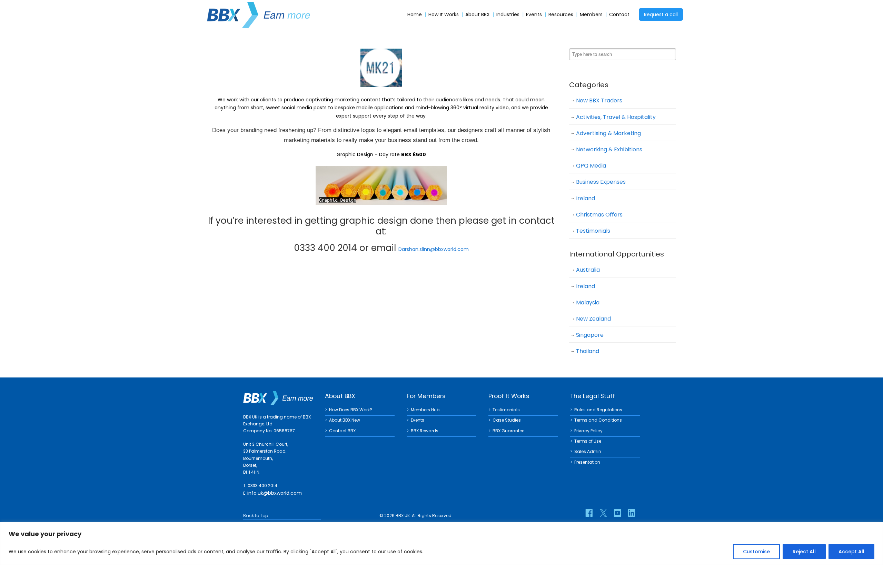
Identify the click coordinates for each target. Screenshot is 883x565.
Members (591, 15)
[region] (441, 543)
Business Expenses (601, 182)
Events (534, 15)
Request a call (661, 14)
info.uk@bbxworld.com (274, 493)
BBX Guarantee (508, 431)
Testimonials (593, 231)
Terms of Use (587, 441)
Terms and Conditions (598, 420)
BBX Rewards (424, 431)
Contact (619, 15)
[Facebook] (589, 513)
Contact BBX (342, 431)
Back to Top (255, 515)
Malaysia (587, 302)
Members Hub (425, 410)
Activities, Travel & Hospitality (616, 117)
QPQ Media (591, 166)
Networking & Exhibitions (609, 149)
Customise (756, 551)
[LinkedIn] (631, 513)
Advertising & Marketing (608, 133)
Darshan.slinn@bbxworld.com (433, 249)
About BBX (477, 15)
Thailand (587, 351)
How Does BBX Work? (350, 410)
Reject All (804, 551)
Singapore (590, 335)
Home (414, 15)
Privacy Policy (588, 431)
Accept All (851, 551)
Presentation (587, 462)
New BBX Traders (599, 100)
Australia (588, 270)
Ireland (585, 198)
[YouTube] (617, 513)
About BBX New (344, 420)
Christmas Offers (599, 215)
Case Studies (507, 420)
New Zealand (593, 319)
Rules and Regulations (598, 410)
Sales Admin (587, 451)
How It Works (443, 15)
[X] (603, 513)
